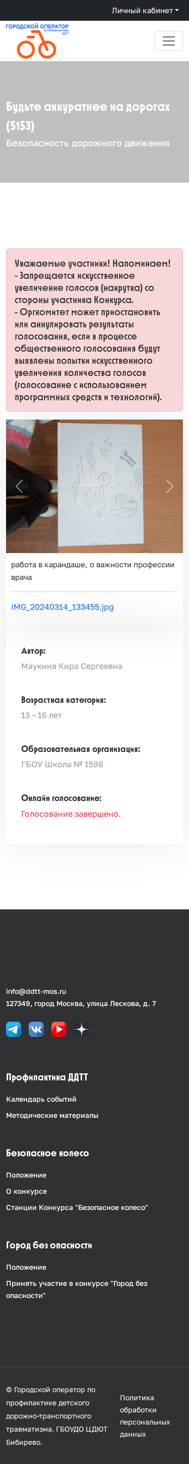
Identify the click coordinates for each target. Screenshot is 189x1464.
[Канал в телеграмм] (13, 1028)
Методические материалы (52, 1115)
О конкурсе (26, 1191)
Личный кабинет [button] (142, 10)
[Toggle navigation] (169, 41)
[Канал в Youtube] (59, 1028)
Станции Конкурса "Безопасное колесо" (77, 1207)
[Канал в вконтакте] (36, 1028)
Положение (26, 1174)
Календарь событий (41, 1099)
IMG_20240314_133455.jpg (62, 607)
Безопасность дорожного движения (87, 142)
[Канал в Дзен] (81, 1028)
